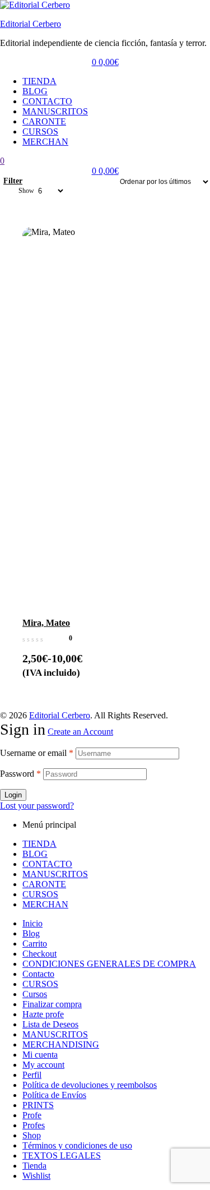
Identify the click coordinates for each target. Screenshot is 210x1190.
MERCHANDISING (60, 1044)
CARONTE (44, 121)
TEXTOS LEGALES (61, 1155)
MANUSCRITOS (55, 111)
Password (20, 773)
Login (13, 795)
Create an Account (80, 731)
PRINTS (38, 1105)
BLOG (35, 91)
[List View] (38, 181)
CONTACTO (47, 101)
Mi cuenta (40, 1054)
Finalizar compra (52, 1004)
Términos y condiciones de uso (77, 1145)
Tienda (34, 1165)
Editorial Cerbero (30, 24)
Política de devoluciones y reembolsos (89, 1085)
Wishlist (36, 1175)
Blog (31, 933)
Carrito (34, 943)
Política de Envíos (54, 1095)
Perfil (31, 1075)
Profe (31, 1115)
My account (43, 1064)
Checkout (39, 953)
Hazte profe (43, 1014)
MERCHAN (45, 141)
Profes (33, 1125)
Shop (31, 1135)
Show (26, 191)
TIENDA (39, 81)
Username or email (36, 753)
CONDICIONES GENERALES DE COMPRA (109, 963)
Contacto (38, 974)
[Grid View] (33, 181)
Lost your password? (37, 805)
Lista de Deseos (50, 1024)
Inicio (32, 923)
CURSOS (40, 131)
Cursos (34, 994)
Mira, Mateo (46, 623)
